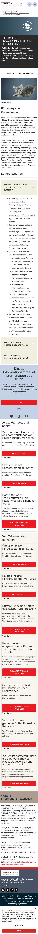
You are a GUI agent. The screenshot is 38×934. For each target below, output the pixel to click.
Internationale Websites (12, 882)
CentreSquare (14, 11)
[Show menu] (34, 4)
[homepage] (11, 4)
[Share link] (11, 416)
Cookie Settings (19, 925)
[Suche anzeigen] (29, 4)
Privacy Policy (8, 921)
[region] (19, 920)
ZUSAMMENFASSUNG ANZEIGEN (19, 524)
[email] (19, 409)
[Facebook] (26, 416)
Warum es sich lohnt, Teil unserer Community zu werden (17, 879)
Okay (19, 930)
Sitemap (5, 885)
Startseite (5, 11)
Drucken (19, 402)
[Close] (36, 908)
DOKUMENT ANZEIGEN (19, 744)
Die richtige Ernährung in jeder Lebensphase (17, 13)
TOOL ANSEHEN (19, 483)
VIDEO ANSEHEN (19, 453)
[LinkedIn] (19, 416)
